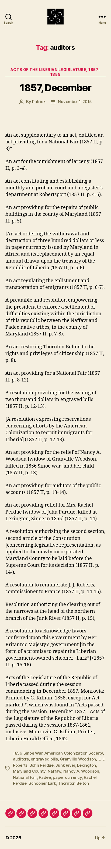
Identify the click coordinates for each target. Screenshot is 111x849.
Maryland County (29, 771)
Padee (45, 777)
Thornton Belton (73, 783)
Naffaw (54, 771)
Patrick (38, 101)
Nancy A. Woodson (81, 771)
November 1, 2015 (75, 101)
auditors (21, 759)
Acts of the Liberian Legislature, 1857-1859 (55, 72)
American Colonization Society (73, 753)
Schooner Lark (42, 783)
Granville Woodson (78, 759)
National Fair (25, 777)
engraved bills (44, 759)
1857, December (55, 88)
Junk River (65, 765)
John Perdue (42, 765)
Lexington (86, 765)
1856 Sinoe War (27, 753)
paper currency (67, 777)
